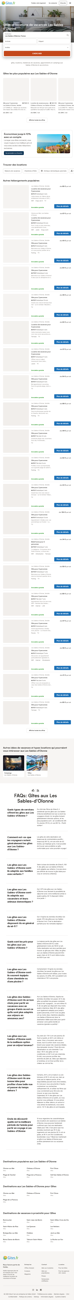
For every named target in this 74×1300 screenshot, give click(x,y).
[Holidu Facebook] (41, 1290)
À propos (27, 1271)
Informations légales (47, 1297)
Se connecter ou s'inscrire (13, 153)
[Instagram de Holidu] (33, 1290)
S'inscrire (63, 3)
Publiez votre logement (38, 3)
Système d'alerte (60, 1297)
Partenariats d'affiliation (45, 1280)
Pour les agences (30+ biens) (63, 1272)
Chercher (37, 53)
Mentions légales (59, 1294)
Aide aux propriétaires (45, 1272)
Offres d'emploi (29, 1268)
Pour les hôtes (62, 1268)
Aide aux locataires (47, 1268)
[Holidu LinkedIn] (37, 1290)
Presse (44, 1276)
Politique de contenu (25, 1297)
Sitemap (36, 1297)
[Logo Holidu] (11, 3)
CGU (67, 1294)
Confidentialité (12, 1297)
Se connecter (53, 3)
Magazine (27, 1274)
